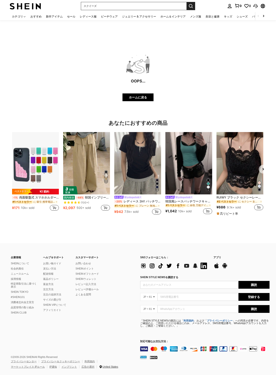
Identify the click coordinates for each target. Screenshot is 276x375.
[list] (174, 266)
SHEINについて (20, 263)
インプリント (69, 366)
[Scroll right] (263, 16)
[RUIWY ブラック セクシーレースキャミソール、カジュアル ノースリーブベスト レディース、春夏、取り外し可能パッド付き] (239, 163)
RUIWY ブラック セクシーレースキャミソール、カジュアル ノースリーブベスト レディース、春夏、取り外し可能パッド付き (239, 197)
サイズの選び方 (52, 299)
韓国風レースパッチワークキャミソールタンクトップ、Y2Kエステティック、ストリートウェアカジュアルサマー (188, 201)
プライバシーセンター (24, 361)
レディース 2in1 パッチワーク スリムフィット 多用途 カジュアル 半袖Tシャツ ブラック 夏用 (138, 201)
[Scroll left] (258, 16)
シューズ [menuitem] (242, 16)
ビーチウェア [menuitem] (109, 16)
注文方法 (48, 289)
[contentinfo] (205, 348)
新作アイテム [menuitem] (54, 16)
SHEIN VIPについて (54, 304)
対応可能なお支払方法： (154, 341)
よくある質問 (83, 294)
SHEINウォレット (85, 278)
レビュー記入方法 (85, 284)
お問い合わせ (83, 263)
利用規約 (188, 320)
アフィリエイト (52, 310)
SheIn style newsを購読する (159, 277)
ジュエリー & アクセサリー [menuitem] (139, 16)
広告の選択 (88, 366)
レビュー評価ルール (87, 289)
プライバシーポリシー (220, 320)
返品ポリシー (51, 278)
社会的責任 (17, 268)
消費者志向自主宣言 (22, 302)
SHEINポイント (84, 268)
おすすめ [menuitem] (36, 16)
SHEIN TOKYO (19, 291)
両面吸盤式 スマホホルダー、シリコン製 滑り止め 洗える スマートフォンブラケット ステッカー (36, 197)
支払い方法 (49, 268)
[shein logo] (25, 6)
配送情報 (48, 273)
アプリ (217, 257)
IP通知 (53, 366)
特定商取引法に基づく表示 (24, 285)
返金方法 (48, 284)
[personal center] (229, 6)
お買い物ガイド (52, 263)
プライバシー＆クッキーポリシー (60, 361)
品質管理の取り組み (22, 307)
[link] (238, 5)
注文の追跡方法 (52, 294)
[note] (35, 191)
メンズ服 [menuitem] (195, 16)
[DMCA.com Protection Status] (153, 357)
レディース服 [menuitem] (88, 16)
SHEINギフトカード (87, 273)
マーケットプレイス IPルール (28, 366)
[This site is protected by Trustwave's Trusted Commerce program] (143, 357)
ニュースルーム (20, 273)
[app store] (216, 267)
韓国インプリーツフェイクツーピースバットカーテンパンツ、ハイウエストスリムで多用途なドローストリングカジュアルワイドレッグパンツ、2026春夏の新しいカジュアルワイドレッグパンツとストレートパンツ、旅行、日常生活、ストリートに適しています (87, 197)
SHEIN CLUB (19, 312)
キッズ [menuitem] (228, 16)
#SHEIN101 (18, 297)
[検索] (191, 6)
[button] (255, 6)
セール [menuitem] (71, 16)
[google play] (225, 267)
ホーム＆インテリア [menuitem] (173, 16)
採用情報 (16, 278)
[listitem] (35, 174)
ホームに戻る (138, 97)
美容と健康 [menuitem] (212, 16)
